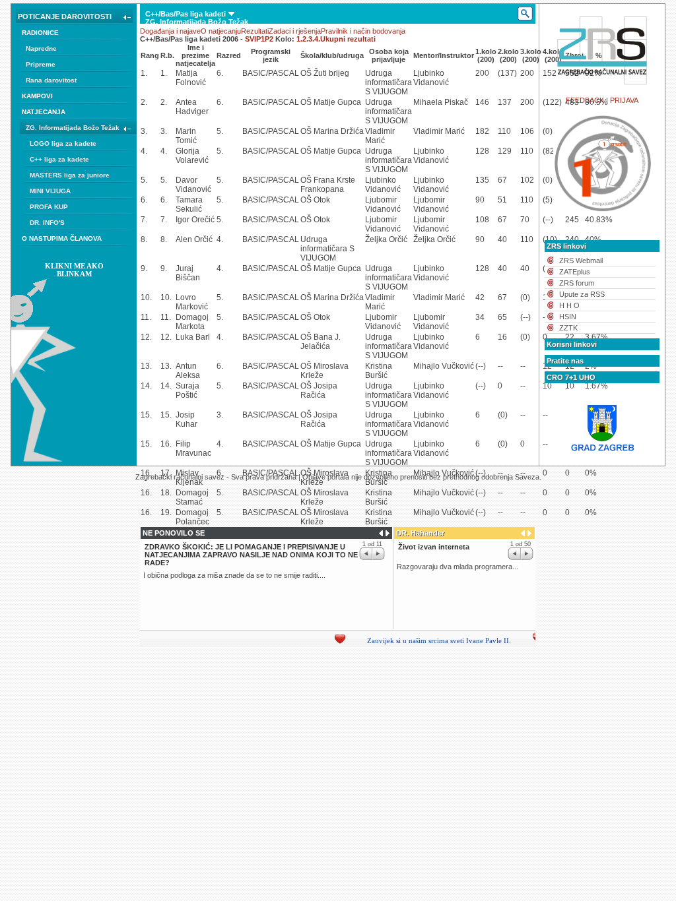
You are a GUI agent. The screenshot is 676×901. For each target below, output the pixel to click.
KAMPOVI (37, 96)
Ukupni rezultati (348, 39)
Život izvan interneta (433, 547)
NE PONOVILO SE (174, 533)
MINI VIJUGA (50, 191)
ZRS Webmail (581, 260)
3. (311, 39)
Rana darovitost (51, 80)
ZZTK (568, 328)
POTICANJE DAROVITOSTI (65, 16)
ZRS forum (576, 283)
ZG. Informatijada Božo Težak (72, 127)
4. (317, 39)
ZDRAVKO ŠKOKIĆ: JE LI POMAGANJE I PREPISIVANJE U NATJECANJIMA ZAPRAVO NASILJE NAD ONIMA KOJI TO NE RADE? (251, 555)
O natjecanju (221, 31)
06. (170, 85)
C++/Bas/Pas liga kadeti (185, 14)
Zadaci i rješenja (295, 31)
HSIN (567, 317)
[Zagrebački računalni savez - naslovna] (602, 88)
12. (229, 85)
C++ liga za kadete (59, 159)
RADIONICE (40, 32)
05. (160, 85)
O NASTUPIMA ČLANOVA (62, 238)
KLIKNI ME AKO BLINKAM (74, 270)
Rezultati (255, 31)
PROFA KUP (49, 206)
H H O (569, 305)
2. (305, 39)
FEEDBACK (585, 100)
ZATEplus (574, 272)
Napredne (41, 48)
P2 (269, 39)
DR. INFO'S (47, 222)
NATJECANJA (43, 111)
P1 (260, 39)
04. (150, 85)
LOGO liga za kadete (63, 143)
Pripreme (40, 64)
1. (299, 39)
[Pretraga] (524, 14)
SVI (250, 39)
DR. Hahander (420, 533)
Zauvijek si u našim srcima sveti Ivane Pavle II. (430, 640)
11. (219, 85)
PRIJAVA (624, 100)
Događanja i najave (170, 31)
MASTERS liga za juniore (70, 175)
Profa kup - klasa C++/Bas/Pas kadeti (215, 69)
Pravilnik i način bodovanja (363, 31)
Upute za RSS (582, 294)
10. (210, 85)
